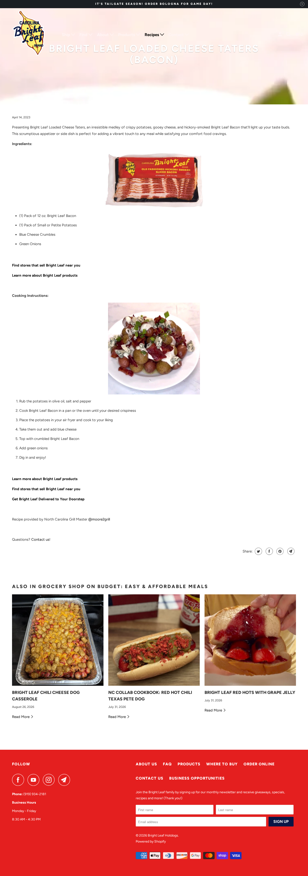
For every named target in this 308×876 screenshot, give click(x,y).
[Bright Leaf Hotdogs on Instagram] (50, 780)
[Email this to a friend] (290, 551)
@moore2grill (99, 519)
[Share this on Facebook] (268, 551)
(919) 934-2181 (34, 794)
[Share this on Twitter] (258, 551)
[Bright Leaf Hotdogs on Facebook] (19, 780)
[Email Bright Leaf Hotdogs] (65, 780)
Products (189, 764)
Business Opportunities (197, 778)
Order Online (259, 764)
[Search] (288, 34)
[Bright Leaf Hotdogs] (28, 34)
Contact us (40, 539)
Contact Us (149, 778)
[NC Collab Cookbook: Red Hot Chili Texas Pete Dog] (154, 640)
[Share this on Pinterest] (279, 551)
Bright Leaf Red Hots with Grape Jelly (250, 692)
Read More (21, 717)
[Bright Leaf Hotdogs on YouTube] (34, 780)
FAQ (167, 764)
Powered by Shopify (151, 841)
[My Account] (280, 34)
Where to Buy (222, 764)
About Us (146, 764)
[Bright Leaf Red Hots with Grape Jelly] (250, 640)
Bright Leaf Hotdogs (163, 835)
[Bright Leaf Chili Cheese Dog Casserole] (57, 640)
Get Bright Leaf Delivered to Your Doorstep (48, 499)
